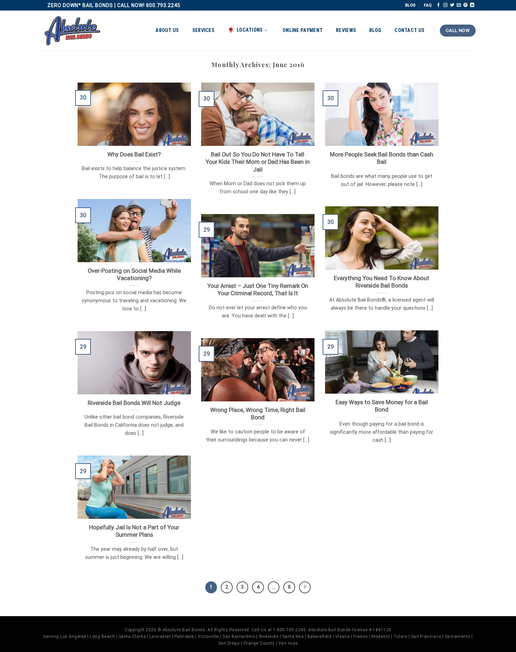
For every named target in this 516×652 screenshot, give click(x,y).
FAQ (427, 5)
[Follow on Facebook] (438, 5)
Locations (250, 30)
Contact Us (409, 30)
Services (203, 30)
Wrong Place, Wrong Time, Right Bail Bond (257, 414)
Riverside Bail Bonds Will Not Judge (134, 403)
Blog (375, 30)
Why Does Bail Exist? (134, 154)
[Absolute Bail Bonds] (72, 30)
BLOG (410, 5)
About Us (167, 30)
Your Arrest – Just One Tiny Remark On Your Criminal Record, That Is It (257, 290)
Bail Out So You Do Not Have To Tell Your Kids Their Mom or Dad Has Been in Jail (258, 162)
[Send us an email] (459, 5)
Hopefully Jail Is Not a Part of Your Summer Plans (134, 531)
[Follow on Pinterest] (465, 5)
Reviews (346, 30)
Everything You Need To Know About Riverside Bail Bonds (381, 282)
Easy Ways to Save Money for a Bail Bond (382, 406)
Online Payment (303, 30)
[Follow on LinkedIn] (472, 5)
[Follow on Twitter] (452, 5)
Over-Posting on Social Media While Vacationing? (134, 274)
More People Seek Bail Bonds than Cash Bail (381, 158)
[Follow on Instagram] (445, 5)
